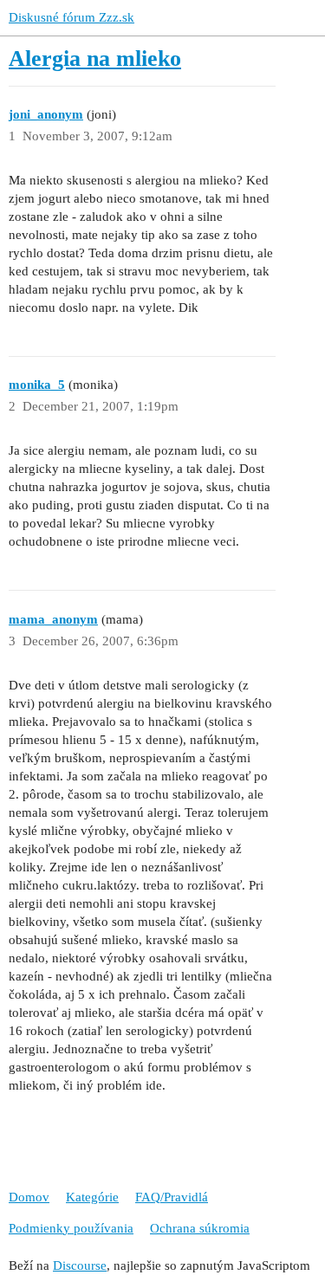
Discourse (80, 1265)
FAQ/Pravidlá (171, 1197)
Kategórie (92, 1197)
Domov (29, 1197)
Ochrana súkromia (200, 1228)
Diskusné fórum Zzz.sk (71, 17)
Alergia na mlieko (95, 58)
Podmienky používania (71, 1228)
